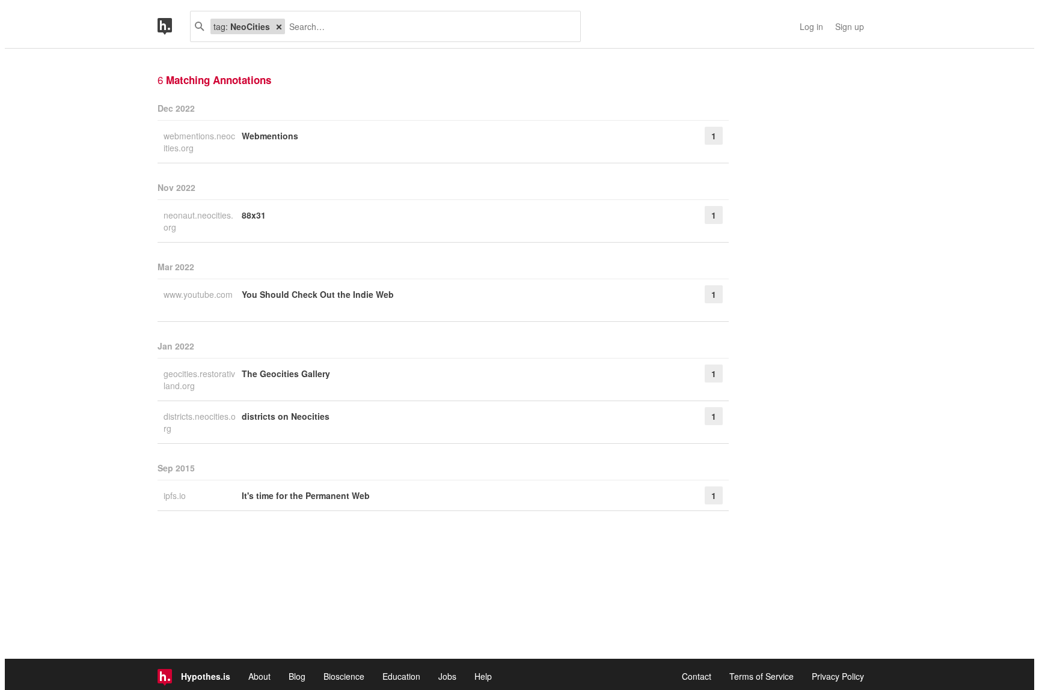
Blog (297, 676)
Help (483, 676)
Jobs (447, 676)
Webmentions (270, 136)
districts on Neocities (285, 416)
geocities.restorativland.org (199, 380)
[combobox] (428, 26)
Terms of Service (761, 676)
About (259, 676)
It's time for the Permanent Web (306, 495)
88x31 (254, 215)
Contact (696, 676)
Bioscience (343, 676)
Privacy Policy (838, 676)
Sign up (849, 26)
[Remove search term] (279, 26)
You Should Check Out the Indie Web (318, 294)
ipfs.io (176, 495)
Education (401, 676)
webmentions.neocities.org (199, 142)
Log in (811, 26)
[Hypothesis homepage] (174, 26)
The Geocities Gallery (286, 374)
